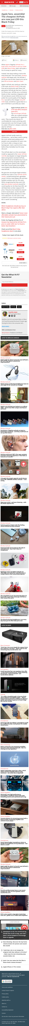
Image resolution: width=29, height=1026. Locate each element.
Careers (4, 1013)
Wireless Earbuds (19, 10)
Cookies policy (5, 997)
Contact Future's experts (8, 990)
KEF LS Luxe (13, 6)
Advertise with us (6, 1000)
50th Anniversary (24, 6)
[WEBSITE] (12, 316)
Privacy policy (5, 993)
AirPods (13, 307)
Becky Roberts (9, 27)
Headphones (5, 10)
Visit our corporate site (13, 976)
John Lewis (20, 81)
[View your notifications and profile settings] (13, 2)
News (3, 26)
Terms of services (19, 289)
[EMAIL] (15, 316)
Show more (22, 263)
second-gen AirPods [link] (20, 113)
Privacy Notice (21, 290)
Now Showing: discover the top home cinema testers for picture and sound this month (15, 943)
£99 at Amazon (8, 81)
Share (5, 60)
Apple (7, 64)
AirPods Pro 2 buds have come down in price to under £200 (13, 66)
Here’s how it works (14, 37)
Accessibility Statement (7, 1010)
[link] (5, 112)
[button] (27, 2)
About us (4, 1003)
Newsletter (24, 60)
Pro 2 (3, 100)
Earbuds (11, 10)
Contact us (4, 1006)
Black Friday (11, 68)
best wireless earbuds (11, 184)
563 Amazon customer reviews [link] (14, 238)
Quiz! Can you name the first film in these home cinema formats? (14, 961)
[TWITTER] (10, 316)
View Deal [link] (20, 245)
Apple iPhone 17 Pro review (12, 967)
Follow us (17, 60)
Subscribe (21, 2)
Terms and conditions (7, 987)
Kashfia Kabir (11, 25)
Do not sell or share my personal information (13, 1016)
